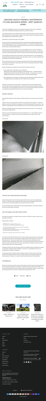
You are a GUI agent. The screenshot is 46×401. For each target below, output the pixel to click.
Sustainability (4, 359)
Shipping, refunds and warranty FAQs (30, 336)
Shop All (3, 336)
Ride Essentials (29, 2)
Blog (3, 354)
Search (25, 338)
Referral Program (5, 361)
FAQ (26, 4)
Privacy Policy (4, 363)
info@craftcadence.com (6, 377)
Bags (21, 2)
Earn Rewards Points (27, 342)
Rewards (23, 6)
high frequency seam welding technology (12, 71)
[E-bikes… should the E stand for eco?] (8, 307)
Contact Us (26, 340)
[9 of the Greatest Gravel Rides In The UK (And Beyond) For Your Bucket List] (23, 307)
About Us (4, 352)
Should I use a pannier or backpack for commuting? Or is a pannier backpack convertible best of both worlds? (37, 318)
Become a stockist (5, 355)
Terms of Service (5, 365)
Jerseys (15, 4)
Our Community (5, 357)
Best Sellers (15, 2)
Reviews (30, 4)
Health (21, 4)
